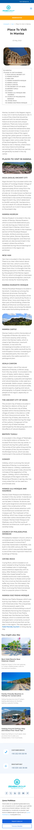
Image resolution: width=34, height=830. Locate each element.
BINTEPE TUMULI (12, 88)
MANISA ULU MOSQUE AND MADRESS (17, 94)
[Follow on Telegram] (27, 793)
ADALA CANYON (12, 84)
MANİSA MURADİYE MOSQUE (16, 80)
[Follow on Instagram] (19, 793)
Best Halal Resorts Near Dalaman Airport (11, 660)
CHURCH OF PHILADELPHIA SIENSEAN (16, 97)
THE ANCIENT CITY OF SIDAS (16, 86)
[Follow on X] (11, 793)
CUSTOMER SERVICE (18, 750)
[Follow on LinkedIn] (15, 793)
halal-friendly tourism (10, 627)
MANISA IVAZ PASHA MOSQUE (17, 103)
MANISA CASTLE (12, 82)
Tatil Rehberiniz (24, 1)
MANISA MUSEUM (13, 76)
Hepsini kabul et (17, 821)
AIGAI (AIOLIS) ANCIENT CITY (16, 74)
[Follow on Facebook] (6, 793)
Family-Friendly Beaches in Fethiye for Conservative (12, 695)
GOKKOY (10, 90)
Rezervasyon (17, 18)
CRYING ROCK (12, 101)
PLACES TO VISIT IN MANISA (13, 72)
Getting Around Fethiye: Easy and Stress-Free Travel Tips (13, 729)
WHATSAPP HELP (17, 764)
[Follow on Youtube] (23, 793)
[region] (17, 814)
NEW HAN (10, 78)
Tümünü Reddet (17, 826)
